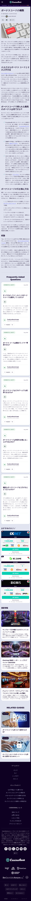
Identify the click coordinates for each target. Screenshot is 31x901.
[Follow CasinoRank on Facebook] (6, 848)
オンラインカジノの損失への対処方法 (15, 801)
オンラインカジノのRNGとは (15, 798)
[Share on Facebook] (6, 20)
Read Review (15, 552)
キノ (15, 773)
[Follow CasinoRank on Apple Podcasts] (25, 848)
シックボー (15, 776)
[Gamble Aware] (13, 877)
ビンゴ (15, 770)
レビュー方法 (15, 818)
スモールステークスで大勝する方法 (15, 795)
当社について (15, 812)
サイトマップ (24, 898)
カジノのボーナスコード (7, 73)
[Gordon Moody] (15, 873)
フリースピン (16, 174)
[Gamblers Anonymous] (13, 868)
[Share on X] (2, 20)
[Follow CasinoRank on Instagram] (9, 848)
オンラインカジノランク (10, 203)
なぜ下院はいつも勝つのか (15, 790)
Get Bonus (15, 549)
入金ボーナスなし (13, 143)
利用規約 (6, 898)
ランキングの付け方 (15, 821)
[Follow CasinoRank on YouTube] (17, 848)
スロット (15, 779)
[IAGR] (7, 868)
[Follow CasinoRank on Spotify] (21, 848)
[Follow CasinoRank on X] (13, 848)
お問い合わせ (15, 815)
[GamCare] (21, 868)
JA (14, 853)
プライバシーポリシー (15, 824)
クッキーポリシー (14, 898)
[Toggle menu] (2, 2)
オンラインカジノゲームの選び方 (15, 792)
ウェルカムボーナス (24, 126)
